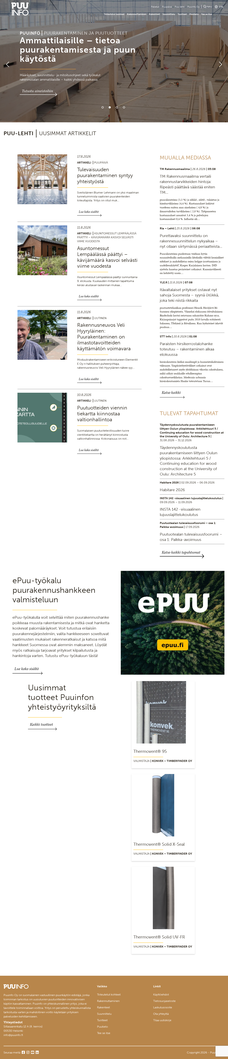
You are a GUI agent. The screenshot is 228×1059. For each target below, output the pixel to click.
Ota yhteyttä (161, 1013)
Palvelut (155, 6)
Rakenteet (154, 14)
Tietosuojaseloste (164, 1001)
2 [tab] (110, 107)
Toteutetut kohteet (114, 14)
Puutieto (194, 14)
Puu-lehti (180, 6)
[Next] (221, 61)
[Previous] (6, 61)
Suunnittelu (168, 14)
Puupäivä (167, 6)
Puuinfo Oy (193, 6)
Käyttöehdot (161, 994)
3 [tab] (117, 107)
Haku (209, 6)
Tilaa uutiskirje (162, 1020)
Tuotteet (182, 14)
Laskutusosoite (162, 1007)
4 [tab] (124, 107)
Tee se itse (206, 14)
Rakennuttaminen (136, 14)
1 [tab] (103, 107)
